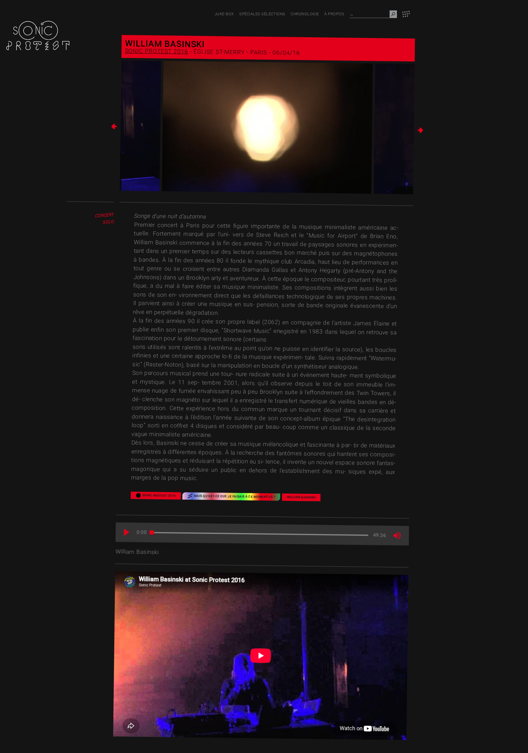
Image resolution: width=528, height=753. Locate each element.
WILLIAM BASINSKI (301, 497)
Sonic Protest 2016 (156, 51)
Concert (104, 215)
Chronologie (305, 14)
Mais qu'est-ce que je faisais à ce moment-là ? (234, 496)
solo (108, 222)
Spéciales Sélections (262, 14)
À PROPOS (334, 14)
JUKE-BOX (224, 14)
